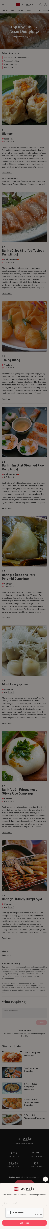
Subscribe (24, 1223)
